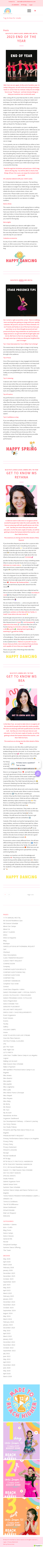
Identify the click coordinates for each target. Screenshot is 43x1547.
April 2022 (7, 1362)
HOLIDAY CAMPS (9, 1029)
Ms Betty (6, 1104)
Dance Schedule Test (10, 1004)
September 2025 (9, 1282)
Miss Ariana (7, 1075)
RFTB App (24, 5)
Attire (5, 935)
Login (30, 5)
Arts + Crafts (7, 1227)
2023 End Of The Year (21, 39)
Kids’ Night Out (8, 1049)
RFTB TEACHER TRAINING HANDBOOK (17, 1164)
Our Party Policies (9, 1124)
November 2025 (9, 1276)
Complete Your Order (11, 984)
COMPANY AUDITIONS (11, 975)
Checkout (6, 952)
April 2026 (7, 1262)
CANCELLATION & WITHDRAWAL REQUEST (19, 946)
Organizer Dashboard (11, 1118)
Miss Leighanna (8, 1087)
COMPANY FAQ (8, 978)
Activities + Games (10, 1224)
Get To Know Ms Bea (21, 678)
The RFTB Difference (10, 1204)
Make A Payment (9, 1067)
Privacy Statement (9, 1147)
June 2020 (6, 1368)
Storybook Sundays (10, 1244)
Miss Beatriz (7, 1078)
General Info (28, 33)
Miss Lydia (7, 1090)
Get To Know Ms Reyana (21, 475)
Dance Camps (8, 1233)
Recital (35, 33)
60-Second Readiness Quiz (13, 920)
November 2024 (9, 1305)
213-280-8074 (15, 5)
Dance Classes (18, 33)
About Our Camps (9, 926)
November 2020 (9, 1365)
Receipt (6, 1153)
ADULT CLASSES (9, 932)
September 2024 (9, 1310)
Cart (4, 949)
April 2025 (7, 1290)
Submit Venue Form (10, 1184)
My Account (7, 1113)
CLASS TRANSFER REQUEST (13, 958)
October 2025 (8, 1279)
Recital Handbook (9, 1156)
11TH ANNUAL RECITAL (12, 918)
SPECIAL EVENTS (9, 1176)
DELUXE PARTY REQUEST (12, 1009)
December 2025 (9, 1273)
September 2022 (9, 1350)
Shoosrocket (10, 1544)
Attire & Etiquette (9, 938)
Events (5, 1021)
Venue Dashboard (9, 1207)
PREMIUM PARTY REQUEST (13, 1135)
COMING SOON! (9, 963)
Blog (4, 941)
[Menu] (28, 10)
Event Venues (8, 1018)
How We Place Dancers (11, 1038)
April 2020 (7, 1373)
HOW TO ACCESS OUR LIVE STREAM (16, 1035)
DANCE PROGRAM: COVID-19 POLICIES (17, 998)
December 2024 (9, 1302)
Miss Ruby (7, 1101)
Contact (6, 986)
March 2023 (7, 1336)
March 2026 (7, 1264)
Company (6, 966)
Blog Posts (9, 33)
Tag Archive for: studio (12, 18)
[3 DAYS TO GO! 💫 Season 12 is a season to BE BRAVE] (21, 1516)
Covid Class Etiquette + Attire (13, 989)
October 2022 (8, 1348)
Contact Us (12, 1)
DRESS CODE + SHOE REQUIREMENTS (17, 1012)
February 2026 (8, 1267)
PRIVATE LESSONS (10, 1150)
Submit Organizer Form (11, 1181)
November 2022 (9, 1345)
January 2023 (8, 1339)
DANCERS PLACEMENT (11, 1006)
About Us (6, 929)
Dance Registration (10, 1001)
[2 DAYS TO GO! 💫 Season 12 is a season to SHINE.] (21, 1478)
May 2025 (6, 1287)
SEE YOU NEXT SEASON (12, 1173)
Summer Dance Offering (11, 1247)
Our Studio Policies (10, 1127)
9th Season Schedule (10, 923)
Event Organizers (9, 1015)
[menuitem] (12, 1)
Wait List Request (9, 1213)
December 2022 (9, 1342)
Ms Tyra (6, 1110)
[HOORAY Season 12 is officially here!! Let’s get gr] (21, 1403)
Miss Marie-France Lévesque (13, 1092)
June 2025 (6, 1285)
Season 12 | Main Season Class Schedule (17, 1170)
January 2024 (8, 1325)
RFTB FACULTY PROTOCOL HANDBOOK (18, 1161)
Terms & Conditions (10, 1201)
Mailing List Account (10, 1061)
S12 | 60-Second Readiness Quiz (15, 1167)
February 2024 (8, 1322)
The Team (35, 470)
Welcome (6, 1216)
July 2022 (6, 1353)
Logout (5, 1058)
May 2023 (6, 1330)
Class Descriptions (9, 955)
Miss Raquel (7, 1095)
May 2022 (6, 1359)
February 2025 (8, 1296)
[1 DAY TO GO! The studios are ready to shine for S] (21, 1440)
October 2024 (8, 1307)
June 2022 (6, 1356)
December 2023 (9, 1328)
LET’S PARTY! (8, 1052)
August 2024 (7, 1313)
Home (5, 1032)
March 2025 (7, 1293)
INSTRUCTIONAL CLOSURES (13, 1041)
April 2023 (7, 1333)
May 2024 (6, 1316)
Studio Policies (8, 1178)
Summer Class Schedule (11, 1187)
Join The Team (8, 1047)
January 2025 (8, 1299)
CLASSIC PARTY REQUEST (12, 961)
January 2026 (8, 1270)
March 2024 (7, 1319)
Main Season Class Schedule (13, 1064)
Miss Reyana (7, 1098)
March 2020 (7, 1376)
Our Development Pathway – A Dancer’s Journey (20, 1121)
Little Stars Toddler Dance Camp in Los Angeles (20, 1055)
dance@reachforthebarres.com (26, 1)
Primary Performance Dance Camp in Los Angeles (21, 1138)
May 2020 (6, 1371)
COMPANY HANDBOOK (11, 981)
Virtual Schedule (9, 1210)
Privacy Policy (8, 1141)
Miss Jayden (7, 1084)
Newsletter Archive (10, 1115)
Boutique (6, 943)
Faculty (5, 1024)
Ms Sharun (7, 1107)
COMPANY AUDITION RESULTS (14, 969)
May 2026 (6, 1259)
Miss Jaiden (7, 1081)
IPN (4, 1044)
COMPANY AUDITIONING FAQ (14, 972)
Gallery (5, 1027)
